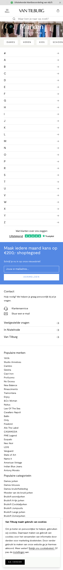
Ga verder (15, 562)
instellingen (19, 552)
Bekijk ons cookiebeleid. (42, 548)
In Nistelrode (12, 330)
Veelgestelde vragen (16, 323)
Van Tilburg (10, 337)
